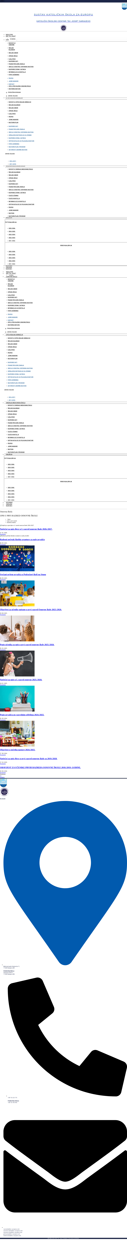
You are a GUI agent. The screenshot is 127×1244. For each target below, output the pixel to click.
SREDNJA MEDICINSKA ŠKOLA (15, 403)
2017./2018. (13, 164)
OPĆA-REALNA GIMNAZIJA (14, 335)
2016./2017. (13, 161)
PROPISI (11, 116)
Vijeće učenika (13, 195)
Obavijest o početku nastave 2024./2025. (17, 750)
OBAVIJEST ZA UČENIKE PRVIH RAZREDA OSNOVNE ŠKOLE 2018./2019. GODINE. (40, 767)
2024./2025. (12, 231)
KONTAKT (9, 506)
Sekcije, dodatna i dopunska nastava (21, 132)
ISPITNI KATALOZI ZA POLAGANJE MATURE (21, 141)
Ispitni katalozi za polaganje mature (21, 204)
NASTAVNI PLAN (13, 122)
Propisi (11, 78)
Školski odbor (13, 53)
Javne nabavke (13, 81)
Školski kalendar (14, 105)
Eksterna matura (15, 89)
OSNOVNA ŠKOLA (11, 276)
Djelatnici (12, 59)
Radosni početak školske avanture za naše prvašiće (22, 539)
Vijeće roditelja (14, 198)
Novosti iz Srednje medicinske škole (21, 169)
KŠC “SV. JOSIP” (11, 273)
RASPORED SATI (13, 184)
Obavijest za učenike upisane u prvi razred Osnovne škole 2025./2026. (31, 609)
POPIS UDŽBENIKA (14, 144)
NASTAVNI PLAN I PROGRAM (17, 147)
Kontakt (11, 84)
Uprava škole (13, 56)
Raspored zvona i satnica (17, 138)
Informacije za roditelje (17, 201)
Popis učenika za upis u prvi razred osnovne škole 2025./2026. (27, 644)
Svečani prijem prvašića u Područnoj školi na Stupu (23, 574)
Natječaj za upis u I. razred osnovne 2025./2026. (21, 680)
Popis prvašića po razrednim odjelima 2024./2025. (22, 715)
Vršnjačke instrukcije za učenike (20, 135)
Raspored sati (13, 126)
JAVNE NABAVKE (13, 119)
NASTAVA (11, 213)
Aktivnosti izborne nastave (18, 150)
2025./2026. (12, 228)
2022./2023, (12, 237)
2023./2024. (12, 234)
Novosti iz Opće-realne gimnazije (20, 102)
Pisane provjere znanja (17, 129)
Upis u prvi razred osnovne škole (20, 86)
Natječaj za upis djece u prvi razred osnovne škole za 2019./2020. (28, 758)
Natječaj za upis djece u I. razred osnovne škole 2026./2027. (26, 529)
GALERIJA (9, 454)
